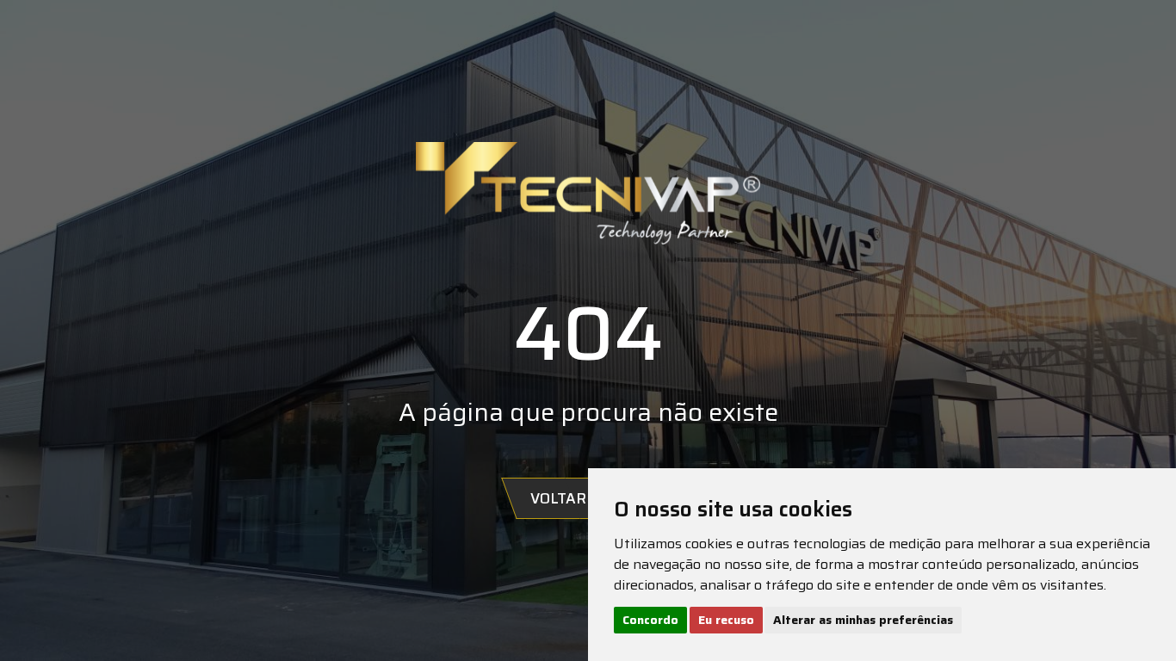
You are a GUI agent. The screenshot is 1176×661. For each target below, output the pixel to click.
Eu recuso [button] (726, 619)
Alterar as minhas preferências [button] (863, 619)
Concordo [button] (650, 619)
